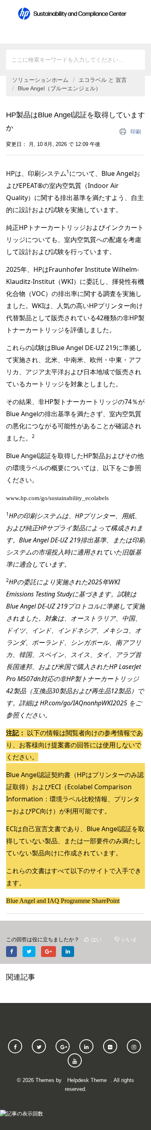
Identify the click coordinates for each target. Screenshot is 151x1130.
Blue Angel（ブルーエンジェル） (59, 88)
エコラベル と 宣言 (103, 80)
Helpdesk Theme (87, 1080)
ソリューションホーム (41, 80)
